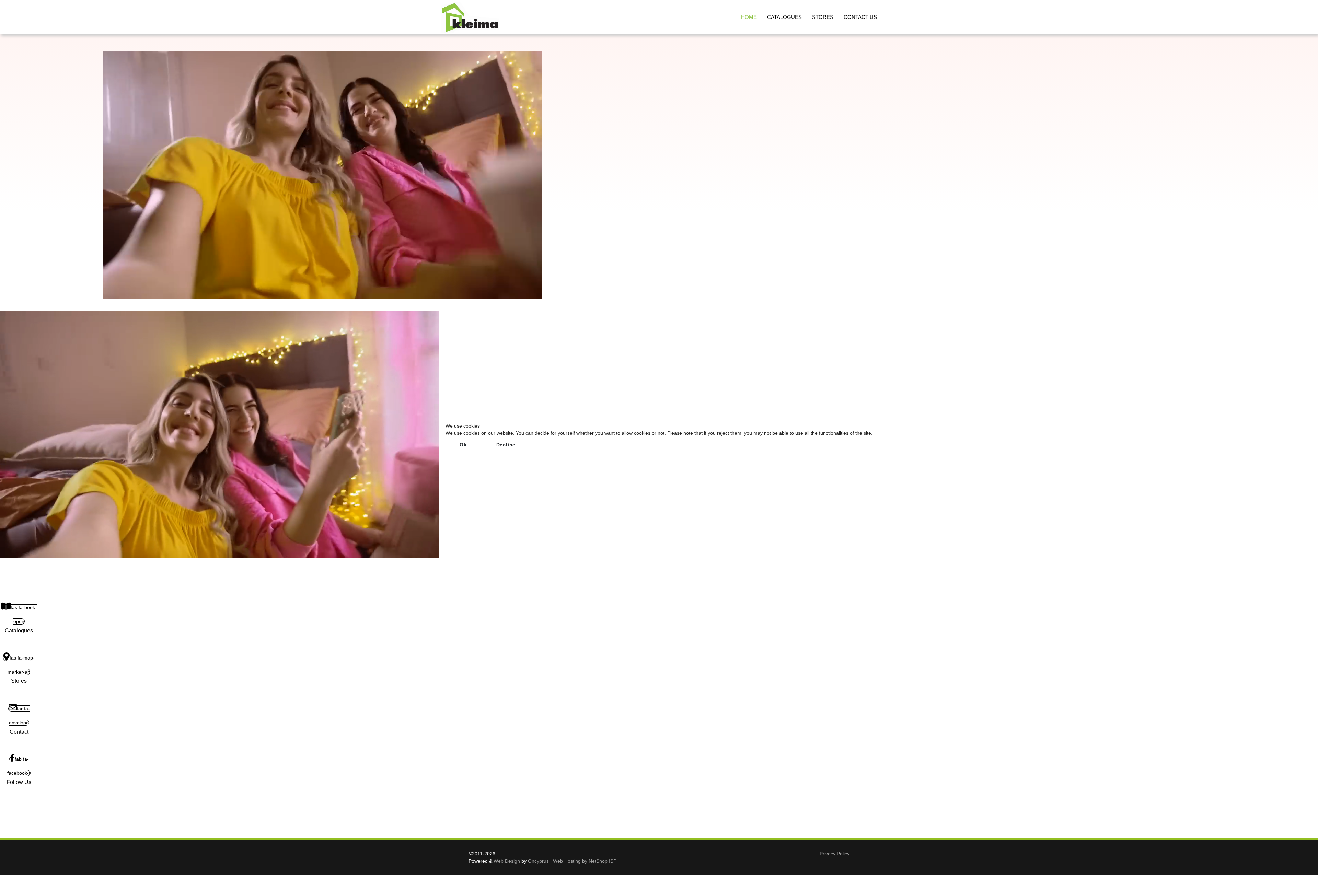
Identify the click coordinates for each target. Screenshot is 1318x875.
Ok (463, 444)
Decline (506, 444)
